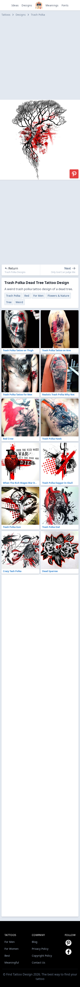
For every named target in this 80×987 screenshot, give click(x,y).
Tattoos (5, 14)
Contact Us (38, 962)
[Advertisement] (40, 58)
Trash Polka (38, 14)
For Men (38, 295)
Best (7, 955)
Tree (9, 302)
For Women (11, 948)
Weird (19, 302)
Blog (34, 942)
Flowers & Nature (58, 295)
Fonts (65, 5)
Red (26, 295)
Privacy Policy (40, 948)
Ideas (15, 5)
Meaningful (11, 962)
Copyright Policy (42, 955)
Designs (27, 5)
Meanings (52, 5)
